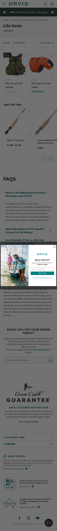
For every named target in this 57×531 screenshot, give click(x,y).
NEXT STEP (42, 273)
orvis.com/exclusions (44, 277)
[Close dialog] (54, 246)
